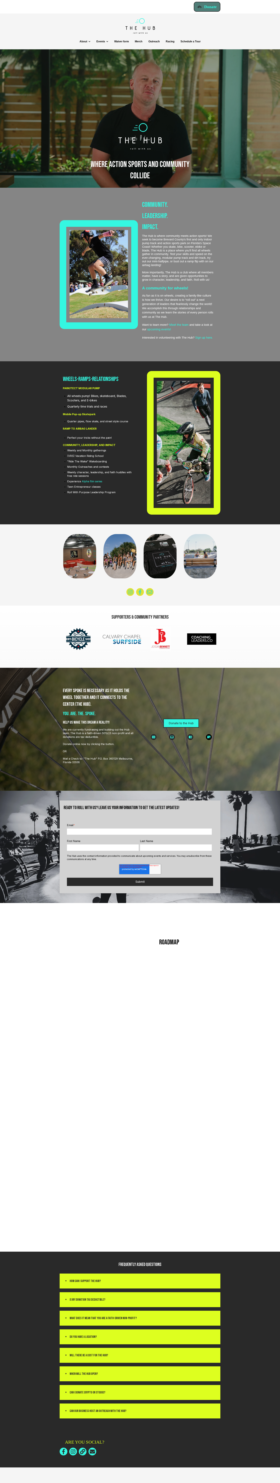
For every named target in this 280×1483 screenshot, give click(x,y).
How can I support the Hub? (85, 1281)
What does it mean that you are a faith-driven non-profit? (103, 1318)
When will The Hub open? (84, 1374)
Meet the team (179, 324)
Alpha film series (92, 481)
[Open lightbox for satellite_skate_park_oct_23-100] (120, 557)
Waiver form (121, 41)
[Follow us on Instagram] (130, 592)
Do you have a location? (83, 1337)
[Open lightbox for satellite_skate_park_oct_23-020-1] (160, 557)
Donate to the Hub (181, 723)
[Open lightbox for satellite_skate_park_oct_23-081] (200, 557)
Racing (170, 41)
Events (100, 41)
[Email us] (150, 592)
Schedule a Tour (191, 41)
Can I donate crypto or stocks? (87, 1392)
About (83, 41)
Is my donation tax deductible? (87, 1300)
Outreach (154, 41)
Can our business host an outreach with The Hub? (98, 1411)
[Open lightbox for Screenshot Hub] (80, 557)
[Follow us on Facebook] (140, 592)
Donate (210, 7)
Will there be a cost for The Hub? (89, 1355)
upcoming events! (159, 329)
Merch (138, 41)
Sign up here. (204, 337)
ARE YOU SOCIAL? (84, 1442)
